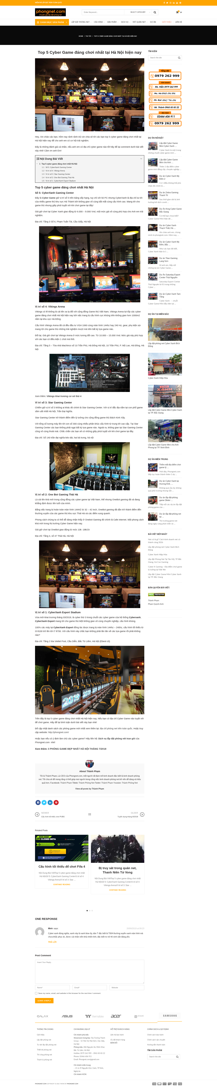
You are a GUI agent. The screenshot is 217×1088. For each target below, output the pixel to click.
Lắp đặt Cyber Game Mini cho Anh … (168, 161)
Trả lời (52, 942)
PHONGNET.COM (40, 1083)
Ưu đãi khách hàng (117, 1040)
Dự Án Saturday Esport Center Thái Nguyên (169, 276)
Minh (50, 928)
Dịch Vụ (124, 22)
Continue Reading (61, 884)
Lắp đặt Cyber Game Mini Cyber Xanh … (168, 144)
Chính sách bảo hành (155, 1035)
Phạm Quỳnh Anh (156, 604)
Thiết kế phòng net (44, 1050)
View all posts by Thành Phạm (89, 789)
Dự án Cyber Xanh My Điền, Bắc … (169, 243)
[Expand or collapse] (141, 159)
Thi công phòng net (44, 1055)
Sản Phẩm (112, 22)
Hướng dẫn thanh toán (156, 1045)
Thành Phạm (66, 783)
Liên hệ (178, 22)
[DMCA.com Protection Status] (156, 597)
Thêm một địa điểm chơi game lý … (170, 466)
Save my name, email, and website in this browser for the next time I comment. (69, 993)
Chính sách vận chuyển (156, 1040)
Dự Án (153, 22)
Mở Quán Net (139, 22)
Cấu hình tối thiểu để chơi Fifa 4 (62, 866)
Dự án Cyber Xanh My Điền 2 (169, 177)
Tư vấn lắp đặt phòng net (46, 1045)
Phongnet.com (72, 1083)
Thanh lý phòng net (44, 1060)
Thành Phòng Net (86, 783)
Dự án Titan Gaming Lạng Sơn (168, 259)
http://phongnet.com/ (58, 732)
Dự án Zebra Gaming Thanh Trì (168, 193)
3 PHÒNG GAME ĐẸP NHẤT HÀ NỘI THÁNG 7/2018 (77, 749)
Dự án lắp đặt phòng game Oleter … (168, 498)
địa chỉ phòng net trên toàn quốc (116, 728)
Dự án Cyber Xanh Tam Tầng (169, 295)
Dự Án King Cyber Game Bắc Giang (170, 210)
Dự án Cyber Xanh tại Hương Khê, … (169, 482)
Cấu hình (98, 22)
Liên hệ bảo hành (117, 1035)
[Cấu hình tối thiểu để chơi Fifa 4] (61, 848)
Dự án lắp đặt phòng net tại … (170, 515)
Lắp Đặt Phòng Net (80, 22)
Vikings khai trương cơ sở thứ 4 (64, 396)
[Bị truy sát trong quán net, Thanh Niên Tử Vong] (117, 849)
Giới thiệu (166, 22)
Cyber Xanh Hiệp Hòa (157, 555)
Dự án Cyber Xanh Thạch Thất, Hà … (167, 226)
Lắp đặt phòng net (44, 1040)
